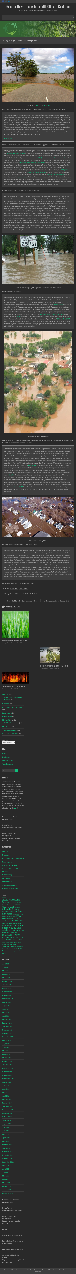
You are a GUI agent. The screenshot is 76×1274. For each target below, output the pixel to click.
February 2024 (7, 1061)
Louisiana (12, 930)
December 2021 (7, 1151)
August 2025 (6, 1002)
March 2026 (6, 978)
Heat (3, 923)
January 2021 (7, 1190)
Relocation (23, 588)
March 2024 (6, 1058)
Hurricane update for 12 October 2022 (57, 601)
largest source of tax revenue (16, 153)
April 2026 (6, 974)
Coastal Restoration (8, 912)
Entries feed (6, 757)
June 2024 (5, 1047)
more (15, 808)
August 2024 (6, 1040)
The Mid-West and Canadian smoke (14, 686)
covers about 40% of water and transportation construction (47, 158)
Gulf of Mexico (17, 921)
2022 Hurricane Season (11, 900)
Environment (11, 916)
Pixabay (47, 105)
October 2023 (7, 1075)
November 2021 (7, 1155)
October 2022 (7, 1117)
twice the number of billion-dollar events (32, 162)
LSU (19, 930)
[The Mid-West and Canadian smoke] (15, 673)
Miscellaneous (7, 727)
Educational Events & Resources (13, 707)
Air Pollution (14, 902)
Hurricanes (18, 923)
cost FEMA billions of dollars (37, 172)
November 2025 (7, 992)
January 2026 (7, 985)
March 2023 (6, 1099)
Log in (4, 753)
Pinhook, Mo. (32, 465)
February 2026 (7, 981)
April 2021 (6, 1179)
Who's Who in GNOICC (10, 734)
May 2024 (5, 1051)
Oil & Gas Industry (14, 940)
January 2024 (7, 1065)
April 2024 (6, 1054)
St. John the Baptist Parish (13, 951)
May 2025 (5, 1012)
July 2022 (5, 1127)
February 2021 (7, 1186)
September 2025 (8, 999)
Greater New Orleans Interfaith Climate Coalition (38, 6)
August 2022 (6, 1124)
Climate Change (11, 909)
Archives (5, 740)
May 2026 (5, 971)
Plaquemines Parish (11, 942)
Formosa (14, 918)
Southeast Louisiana (10, 946)
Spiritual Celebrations (9, 730)
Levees (4, 930)
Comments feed (7, 760)
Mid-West (13, 588)
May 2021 (5, 1176)
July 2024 (5, 1044)
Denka (17, 914)
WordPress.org (7, 764)
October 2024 (7, 1033)
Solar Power (13, 944)
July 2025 (5, 1005)
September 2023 (8, 1078)
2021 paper (64, 170)
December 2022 (7, 1110)
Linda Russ (36, 105)
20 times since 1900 (63, 319)
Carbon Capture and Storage (11, 905)
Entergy (4, 916)
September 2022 (8, 1120)
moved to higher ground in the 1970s (52, 314)
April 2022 (6, 1138)
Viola (18, 316)
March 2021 (6, 1183)
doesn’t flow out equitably (56, 174)
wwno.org (8, 138)
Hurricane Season (7, 925)
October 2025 (7, 995)
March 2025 (6, 1019)
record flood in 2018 (16, 487)
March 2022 (6, 1141)
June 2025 (5, 1009)
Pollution (19, 942)
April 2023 (6, 1096)
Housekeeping (7, 716)
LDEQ (19, 928)
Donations (6, 704)
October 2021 (7, 1158)
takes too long (22, 177)
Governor (8, 921)
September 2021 (8, 1162)
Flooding (9, 918)
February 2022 (7, 1144)
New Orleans (11, 936)
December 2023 (7, 1068)
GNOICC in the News (11, 723)
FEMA (4, 919)
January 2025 (7, 1026)
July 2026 (5, 964)
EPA (18, 916)
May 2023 (5, 1092)
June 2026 (5, 967)
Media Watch (35, 594)
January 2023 (7, 1106)
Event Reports (7, 713)
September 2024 (8, 1037)
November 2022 (7, 1113)
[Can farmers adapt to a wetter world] (15, 612)
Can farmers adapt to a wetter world (14, 640)
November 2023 (7, 1072)
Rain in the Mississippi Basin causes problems (21, 601)
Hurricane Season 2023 (13, 926)
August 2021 (6, 1165)
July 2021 (5, 1169)
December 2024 (7, 1030)
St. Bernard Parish (11, 948)
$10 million (11, 475)
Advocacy (5, 694)
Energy (21, 914)
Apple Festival (58, 304)
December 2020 (7, 1193)
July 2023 (5, 1085)
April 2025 (6, 1016)
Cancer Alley (10, 904)
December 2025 (7, 988)
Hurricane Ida (10, 923)
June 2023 (5, 1089)
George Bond (9, 594)
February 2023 (7, 1103)
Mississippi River (8, 935)
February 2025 (7, 1023)
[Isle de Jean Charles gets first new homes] (50, 648)
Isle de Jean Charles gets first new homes (54, 665)
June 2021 (5, 1172)
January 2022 (7, 1148)
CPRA (14, 914)
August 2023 (6, 1082)
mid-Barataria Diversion (13, 931)
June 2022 (5, 1131)
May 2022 (5, 1134)
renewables (5, 944)
